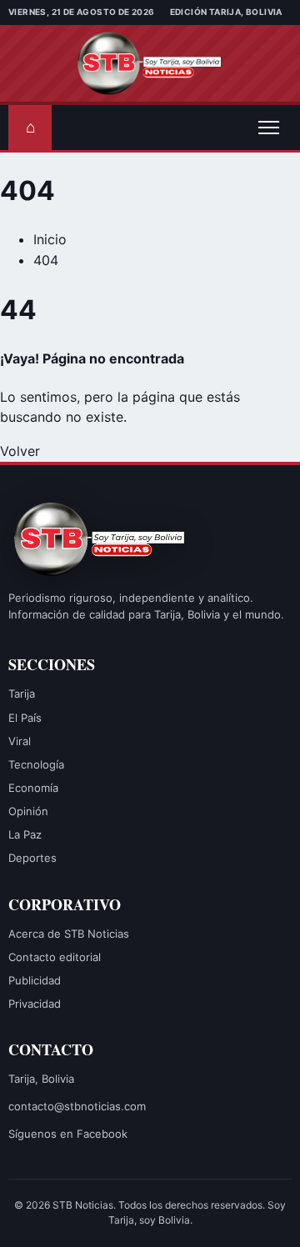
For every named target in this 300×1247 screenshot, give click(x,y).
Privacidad (34, 1003)
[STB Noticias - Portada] (150, 63)
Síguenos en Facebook (68, 1133)
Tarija (21, 693)
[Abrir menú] (268, 127)
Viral (19, 741)
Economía (33, 787)
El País (25, 717)
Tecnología (36, 764)
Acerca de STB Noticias (68, 933)
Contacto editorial (54, 957)
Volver (20, 451)
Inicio (50, 239)
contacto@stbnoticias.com (77, 1106)
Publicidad (34, 980)
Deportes (32, 857)
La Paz (25, 834)
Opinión (28, 811)
